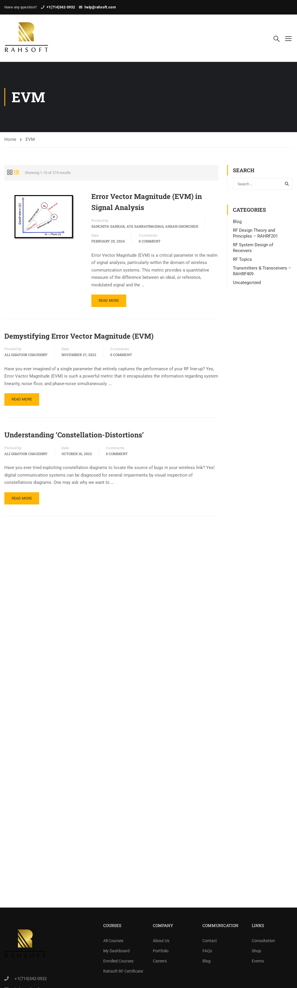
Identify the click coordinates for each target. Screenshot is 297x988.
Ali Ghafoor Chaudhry (26, 354)
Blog (237, 221)
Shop (256, 951)
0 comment (149, 241)
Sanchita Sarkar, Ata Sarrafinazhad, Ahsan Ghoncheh (144, 226)
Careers (160, 961)
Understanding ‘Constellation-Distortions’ (74, 434)
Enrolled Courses (118, 961)
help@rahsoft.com (100, 7)
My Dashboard (116, 951)
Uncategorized (247, 282)
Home (10, 139)
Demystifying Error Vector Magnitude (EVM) (78, 336)
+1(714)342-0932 (60, 7)
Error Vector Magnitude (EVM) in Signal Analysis (146, 202)
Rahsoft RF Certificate (123, 971)
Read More (109, 300)
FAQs (207, 951)
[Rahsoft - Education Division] (26, 38)
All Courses (113, 940)
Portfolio (161, 951)
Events (258, 961)
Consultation (263, 940)
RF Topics (242, 259)
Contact (209, 940)
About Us (161, 940)
